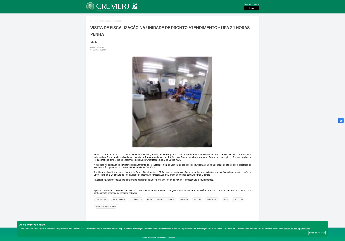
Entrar (251, 8)
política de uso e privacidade (297, 228)
